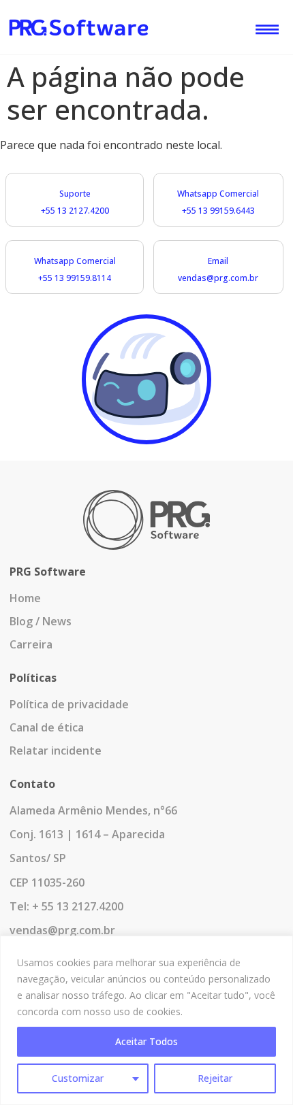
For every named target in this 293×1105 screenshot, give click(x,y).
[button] (266, 26)
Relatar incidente (56, 750)
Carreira (31, 644)
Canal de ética (47, 727)
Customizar (78, 1078)
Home (25, 598)
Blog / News (41, 621)
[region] (146, 1020)
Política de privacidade (69, 704)
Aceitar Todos (146, 1041)
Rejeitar (215, 1078)
